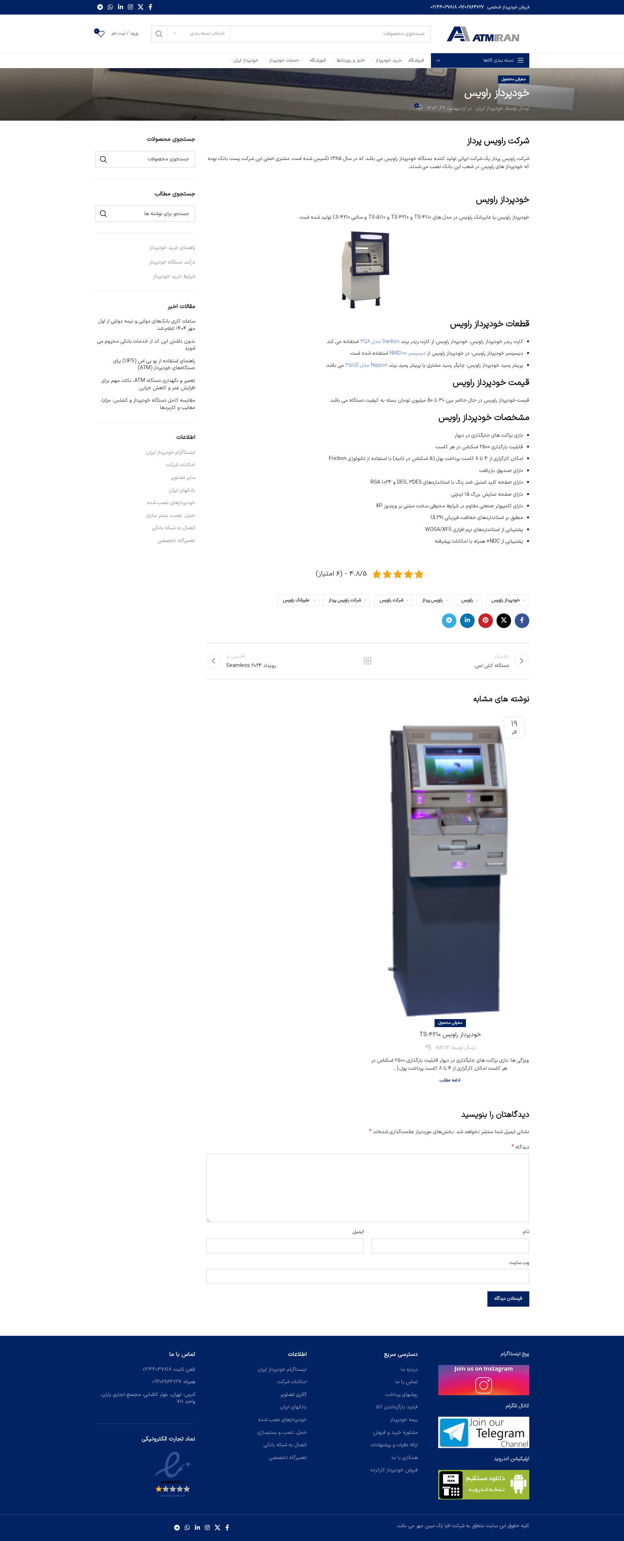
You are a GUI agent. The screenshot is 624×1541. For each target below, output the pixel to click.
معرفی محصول (514, 79)
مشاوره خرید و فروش (395, 1432)
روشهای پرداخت (401, 1394)
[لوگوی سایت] (483, 33)
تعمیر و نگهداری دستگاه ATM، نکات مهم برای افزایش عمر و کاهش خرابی (148, 384)
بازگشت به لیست (367, 661)
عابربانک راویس (296, 600)
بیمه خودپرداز (404, 1420)
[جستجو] (159, 34)
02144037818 (443, 7)
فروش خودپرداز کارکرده (394, 1470)
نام (526, 1232)
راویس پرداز (432, 600)
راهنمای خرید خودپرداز (172, 247)
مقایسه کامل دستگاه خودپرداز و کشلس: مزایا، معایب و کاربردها (148, 404)
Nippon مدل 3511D (366, 365)
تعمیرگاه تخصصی (176, 541)
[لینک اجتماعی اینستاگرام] (130, 7)
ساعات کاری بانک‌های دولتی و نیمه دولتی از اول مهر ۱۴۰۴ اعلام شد (146, 325)
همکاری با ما (405, 1458)
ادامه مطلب (450, 1080)
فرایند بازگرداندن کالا (397, 1407)
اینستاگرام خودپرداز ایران (170, 452)
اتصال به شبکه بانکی (173, 528)
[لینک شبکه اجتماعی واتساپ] (110, 7)
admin (442, 1048)
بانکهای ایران (182, 490)
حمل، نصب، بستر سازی (170, 515)
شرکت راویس (391, 600)
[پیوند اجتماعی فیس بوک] (150, 7)
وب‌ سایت (519, 1263)
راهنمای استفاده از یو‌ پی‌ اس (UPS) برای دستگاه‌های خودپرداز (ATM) (154, 365)
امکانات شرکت (180, 465)
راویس (467, 600)
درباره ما (409, 1369)
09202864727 (471, 7)
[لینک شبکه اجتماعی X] (141, 7)
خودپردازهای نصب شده (171, 503)
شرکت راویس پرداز (345, 600)
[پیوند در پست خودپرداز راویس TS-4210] (450, 867)
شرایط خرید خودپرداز (174, 276)
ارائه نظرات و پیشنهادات (394, 1445)
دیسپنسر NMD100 (407, 353)
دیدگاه (520, 1147)
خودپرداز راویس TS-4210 (450, 1034)
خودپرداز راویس (506, 600)
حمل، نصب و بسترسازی (282, 1432)
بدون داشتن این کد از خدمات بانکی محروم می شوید (146, 345)
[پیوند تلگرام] (100, 7)
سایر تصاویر (183, 477)
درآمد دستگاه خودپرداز (172, 262)
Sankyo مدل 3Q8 (380, 342)
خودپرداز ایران (489, 108)
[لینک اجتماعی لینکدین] (120, 7)
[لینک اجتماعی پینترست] (485, 620)
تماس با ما (406, 1382)
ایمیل (358, 1232)
